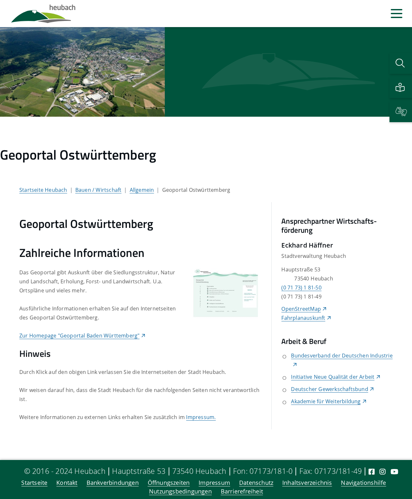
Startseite (34, 483)
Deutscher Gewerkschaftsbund (329, 389)
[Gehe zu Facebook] (372, 471)
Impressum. (201, 417)
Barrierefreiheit (242, 491)
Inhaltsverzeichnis (307, 483)
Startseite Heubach (43, 189)
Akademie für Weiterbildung (325, 401)
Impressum (214, 483)
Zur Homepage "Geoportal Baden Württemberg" (79, 335)
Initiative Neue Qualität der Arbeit (332, 376)
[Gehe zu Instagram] (382, 471)
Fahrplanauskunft (303, 317)
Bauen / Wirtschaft (98, 189)
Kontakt (66, 483)
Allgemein (142, 189)
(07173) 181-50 (301, 287)
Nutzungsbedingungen (180, 491)
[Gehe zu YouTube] (394, 471)
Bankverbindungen (113, 483)
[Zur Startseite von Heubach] (43, 13)
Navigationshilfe (363, 483)
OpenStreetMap (301, 308)
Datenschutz (256, 483)
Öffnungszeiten (169, 483)
